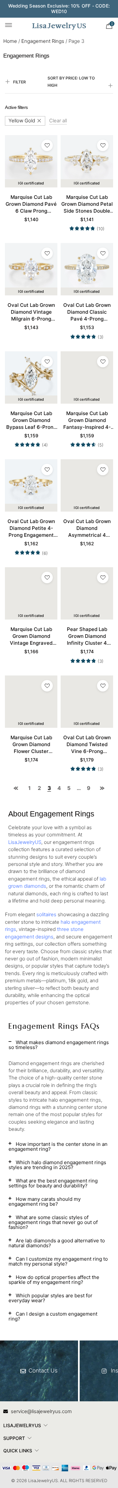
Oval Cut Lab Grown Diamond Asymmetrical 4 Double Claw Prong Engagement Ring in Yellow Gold (87, 528)
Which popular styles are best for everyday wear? (50, 1298)
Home (10, 41)
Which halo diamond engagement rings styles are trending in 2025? (57, 1164)
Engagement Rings (42, 41)
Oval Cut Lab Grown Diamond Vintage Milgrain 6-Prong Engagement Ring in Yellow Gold (31, 312)
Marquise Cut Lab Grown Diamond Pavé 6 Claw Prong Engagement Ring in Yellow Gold (31, 204)
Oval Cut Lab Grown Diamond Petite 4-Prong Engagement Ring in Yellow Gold (31, 528)
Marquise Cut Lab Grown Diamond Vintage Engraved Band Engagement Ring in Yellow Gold (31, 636)
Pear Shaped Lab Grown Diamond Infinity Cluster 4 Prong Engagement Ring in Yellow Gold (86, 636)
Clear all (58, 120)
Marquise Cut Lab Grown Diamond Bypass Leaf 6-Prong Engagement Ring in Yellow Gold (31, 420)
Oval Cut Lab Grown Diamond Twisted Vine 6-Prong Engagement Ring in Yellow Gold (87, 744)
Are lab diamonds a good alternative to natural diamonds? (57, 1243)
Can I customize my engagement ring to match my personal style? (58, 1261)
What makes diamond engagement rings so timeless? (59, 1044)
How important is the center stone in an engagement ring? (58, 1146)
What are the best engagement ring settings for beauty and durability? (53, 1183)
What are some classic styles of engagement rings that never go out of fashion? (53, 1222)
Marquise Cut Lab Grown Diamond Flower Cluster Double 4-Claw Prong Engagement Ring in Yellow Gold (31, 744)
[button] (59, 1047)
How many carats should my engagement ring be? (45, 1201)
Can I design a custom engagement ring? (53, 1316)
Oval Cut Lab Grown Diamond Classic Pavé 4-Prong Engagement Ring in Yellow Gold (87, 312)
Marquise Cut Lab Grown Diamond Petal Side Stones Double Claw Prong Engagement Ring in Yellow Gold (87, 204)
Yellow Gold (22, 120)
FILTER (19, 81)
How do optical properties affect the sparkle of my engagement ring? (54, 1279)
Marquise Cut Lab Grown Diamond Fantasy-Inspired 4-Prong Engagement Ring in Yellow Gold (87, 420)
